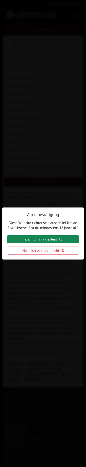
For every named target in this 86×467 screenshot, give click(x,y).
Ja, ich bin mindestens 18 (43, 239)
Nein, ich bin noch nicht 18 (43, 250)
